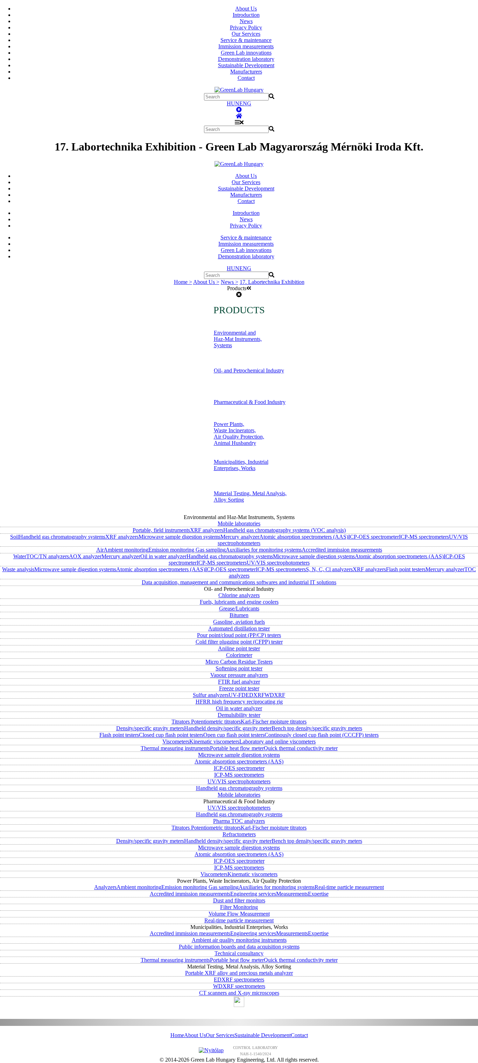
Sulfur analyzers (211, 695)
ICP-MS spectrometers (424, 537)
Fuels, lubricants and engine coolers (239, 602)
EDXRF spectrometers (239, 979)
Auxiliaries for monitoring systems (264, 550)
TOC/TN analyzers (47, 556)
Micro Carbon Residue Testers (239, 662)
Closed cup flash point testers (171, 735)
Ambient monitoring (126, 550)
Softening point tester (239, 668)
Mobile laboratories (239, 523)
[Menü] (239, 122)
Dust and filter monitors (239, 900)
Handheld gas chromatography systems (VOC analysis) (284, 530)
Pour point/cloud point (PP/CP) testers (239, 635)
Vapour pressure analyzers (239, 675)
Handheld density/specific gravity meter (228, 728)
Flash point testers (406, 569)
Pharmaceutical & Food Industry (250, 402)
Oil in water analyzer (163, 556)
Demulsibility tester (239, 715)
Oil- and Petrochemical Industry (249, 370)
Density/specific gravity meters (150, 728)
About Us (246, 9)
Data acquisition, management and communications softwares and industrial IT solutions (239, 582)
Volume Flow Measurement (239, 914)
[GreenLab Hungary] (239, 90)
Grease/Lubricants (239, 608)
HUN (233, 103)
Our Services (246, 34)
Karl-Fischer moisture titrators (274, 722)
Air (100, 550)
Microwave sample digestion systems (179, 537)
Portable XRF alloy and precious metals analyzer (239, 973)
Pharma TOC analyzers (239, 821)
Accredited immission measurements (342, 550)
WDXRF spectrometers (239, 986)
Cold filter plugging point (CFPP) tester (239, 642)
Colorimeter (239, 655)
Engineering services (253, 894)
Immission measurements (246, 46)
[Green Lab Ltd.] (239, 116)
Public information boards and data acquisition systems (239, 947)
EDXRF (255, 695)
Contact (246, 78)
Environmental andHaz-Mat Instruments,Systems (238, 339)
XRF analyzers (206, 530)
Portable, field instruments (161, 530)
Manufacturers (246, 72)
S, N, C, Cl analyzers (329, 569)
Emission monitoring (172, 550)
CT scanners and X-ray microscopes (239, 993)
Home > (183, 282)
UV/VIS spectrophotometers (278, 563)
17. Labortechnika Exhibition (272, 282)
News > (229, 282)
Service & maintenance (246, 40)
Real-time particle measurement (349, 887)
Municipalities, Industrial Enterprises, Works (241, 465)
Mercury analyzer (239, 537)
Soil (14, 537)
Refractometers (239, 834)
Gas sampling (211, 550)
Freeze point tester (239, 688)
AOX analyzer (85, 556)
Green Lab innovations (246, 53)
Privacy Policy (246, 27)
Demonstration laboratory (246, 59)
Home (177, 1035)
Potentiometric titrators (216, 722)
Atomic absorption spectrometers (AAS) (303, 537)
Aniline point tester (239, 648)
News (246, 21)
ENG (245, 103)
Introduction (246, 15)
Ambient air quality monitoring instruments (239, 940)
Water (19, 556)
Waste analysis (18, 569)
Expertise (318, 894)
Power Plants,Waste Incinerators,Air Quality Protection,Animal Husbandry (239, 433)
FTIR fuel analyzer (239, 682)
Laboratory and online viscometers (277, 741)
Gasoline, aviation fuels (239, 622)
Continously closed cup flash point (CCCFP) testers (322, 735)
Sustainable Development (246, 65)
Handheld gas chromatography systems (62, 537)
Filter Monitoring (239, 907)
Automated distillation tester (239, 628)
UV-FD (237, 695)
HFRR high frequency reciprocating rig (239, 702)
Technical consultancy (239, 953)
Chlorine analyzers (239, 595)
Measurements (292, 894)
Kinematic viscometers (214, 741)
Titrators (181, 722)
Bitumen (239, 615)
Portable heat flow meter (237, 748)
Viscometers (175, 741)
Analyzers (105, 887)
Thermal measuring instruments (175, 748)
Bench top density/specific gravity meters (317, 728)
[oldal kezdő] (239, 110)
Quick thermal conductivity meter (301, 748)
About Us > (206, 282)
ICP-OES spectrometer (373, 537)
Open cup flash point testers (234, 735)
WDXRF (275, 695)
